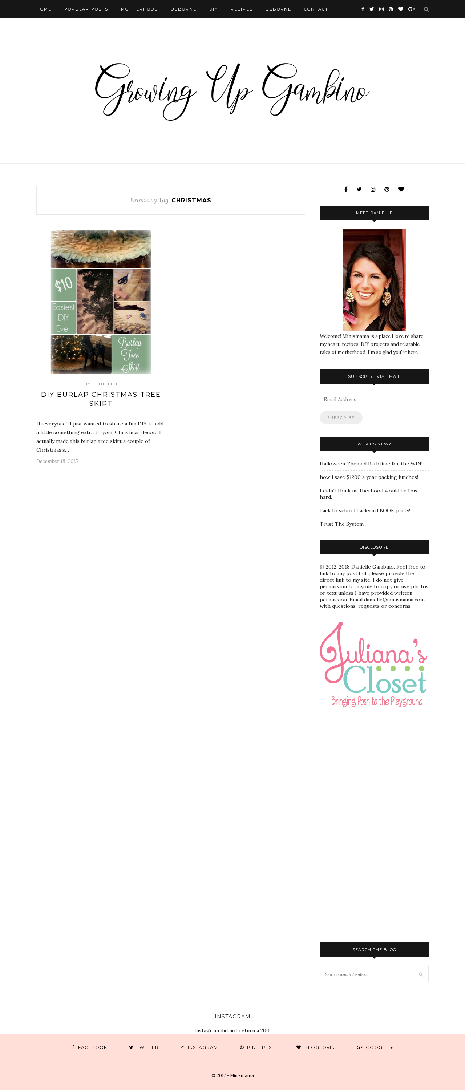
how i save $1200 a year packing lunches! (369, 477)
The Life (107, 384)
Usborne (184, 9)
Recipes (242, 9)
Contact (316, 9)
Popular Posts (86, 9)
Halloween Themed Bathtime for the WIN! (371, 463)
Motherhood (139, 9)
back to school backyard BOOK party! (365, 510)
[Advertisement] (392, 772)
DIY (213, 9)
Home (44, 9)
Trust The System (342, 524)
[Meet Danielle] (374, 280)
